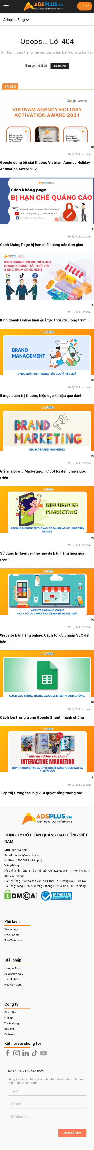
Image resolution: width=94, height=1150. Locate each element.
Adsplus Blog (14, 19)
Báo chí (9, 1028)
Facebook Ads (13, 973)
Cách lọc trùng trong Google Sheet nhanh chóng (42, 717)
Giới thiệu (10, 1012)
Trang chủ (60, 66)
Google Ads (12, 968)
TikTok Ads (11, 979)
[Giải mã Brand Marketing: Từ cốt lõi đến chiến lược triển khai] (47, 427)
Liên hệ (84, 6)
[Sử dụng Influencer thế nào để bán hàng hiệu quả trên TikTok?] (47, 509)
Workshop (11, 929)
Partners (9, 1034)
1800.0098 (22, 860)
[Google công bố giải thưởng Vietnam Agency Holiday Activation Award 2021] (47, 119)
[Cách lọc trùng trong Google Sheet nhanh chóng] (47, 673)
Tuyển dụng (11, 1023)
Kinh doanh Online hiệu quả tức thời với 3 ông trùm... (45, 320)
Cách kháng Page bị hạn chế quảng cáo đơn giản (41, 245)
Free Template (13, 940)
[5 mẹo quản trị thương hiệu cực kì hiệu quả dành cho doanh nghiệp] (47, 352)
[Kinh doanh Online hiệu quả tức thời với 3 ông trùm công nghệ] (47, 276)
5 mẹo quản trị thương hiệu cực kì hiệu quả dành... (43, 395)
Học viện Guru (13, 984)
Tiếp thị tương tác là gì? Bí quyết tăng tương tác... (42, 793)
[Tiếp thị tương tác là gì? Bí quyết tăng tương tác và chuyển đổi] (47, 749)
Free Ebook (11, 935)
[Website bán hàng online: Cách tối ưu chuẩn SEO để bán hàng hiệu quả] (47, 591)
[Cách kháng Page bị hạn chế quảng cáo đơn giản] (47, 201)
